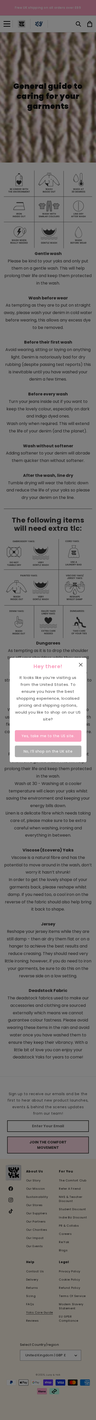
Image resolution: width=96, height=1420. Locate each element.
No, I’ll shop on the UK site (48, 751)
